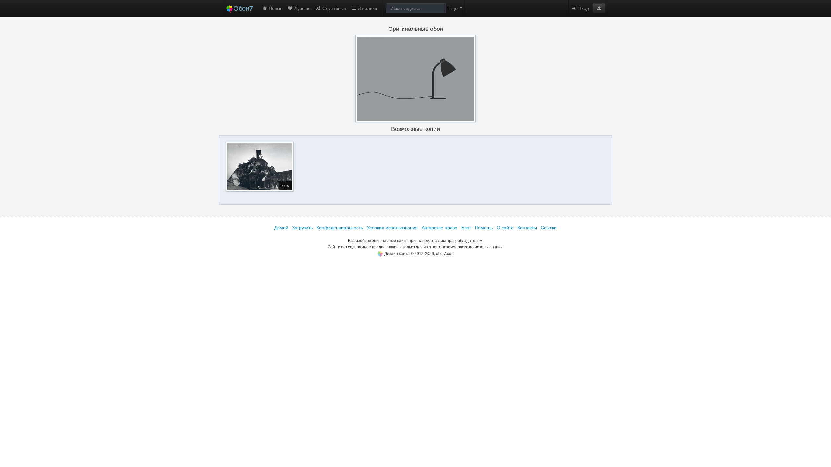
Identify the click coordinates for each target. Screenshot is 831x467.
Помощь (484, 227)
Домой (281, 227)
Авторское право (439, 227)
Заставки (367, 8)
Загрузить (302, 227)
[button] (599, 8)
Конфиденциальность (339, 227)
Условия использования (392, 227)
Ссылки (549, 227)
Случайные (333, 8)
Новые (275, 8)
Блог (466, 227)
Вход (583, 8)
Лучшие (302, 8)
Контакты (527, 227)
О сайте (505, 227)
